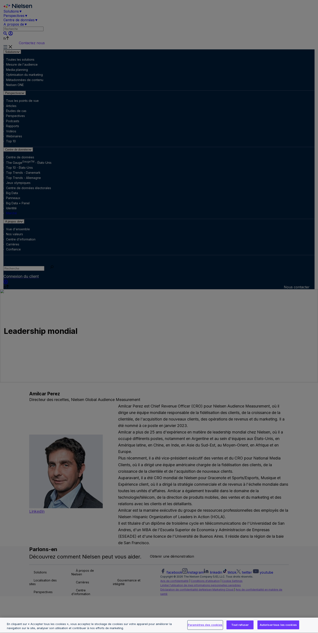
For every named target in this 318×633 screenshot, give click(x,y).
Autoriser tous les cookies (278, 625)
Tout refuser (240, 625)
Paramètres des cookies (205, 625)
